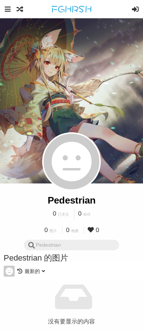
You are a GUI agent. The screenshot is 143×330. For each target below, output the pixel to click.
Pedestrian (72, 200)
